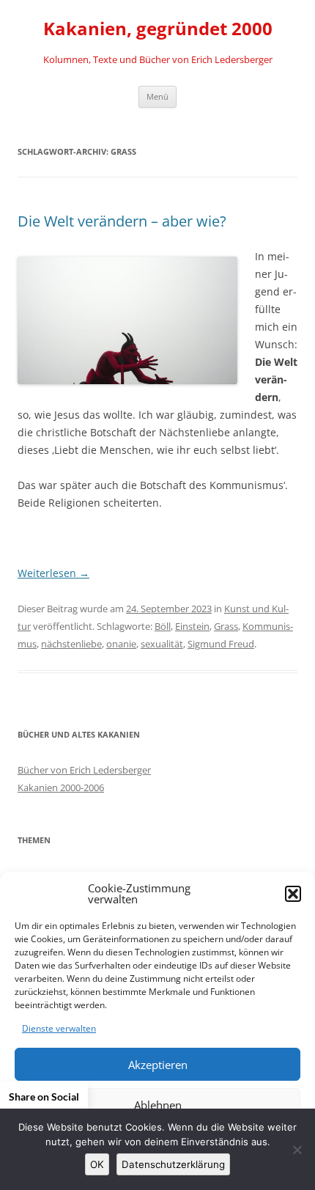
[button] (293, 893)
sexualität (162, 643)
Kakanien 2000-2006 (61, 787)
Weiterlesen (53, 573)
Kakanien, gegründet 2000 (158, 29)
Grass (226, 626)
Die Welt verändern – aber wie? (122, 221)
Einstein (192, 626)
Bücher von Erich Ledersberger (84, 769)
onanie (121, 643)
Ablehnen (158, 1105)
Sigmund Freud (221, 643)
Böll (163, 626)
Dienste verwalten (59, 1028)
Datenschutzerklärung (173, 1164)
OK (97, 1164)
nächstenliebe (71, 643)
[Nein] (296, 1149)
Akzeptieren (158, 1064)
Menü (157, 96)
